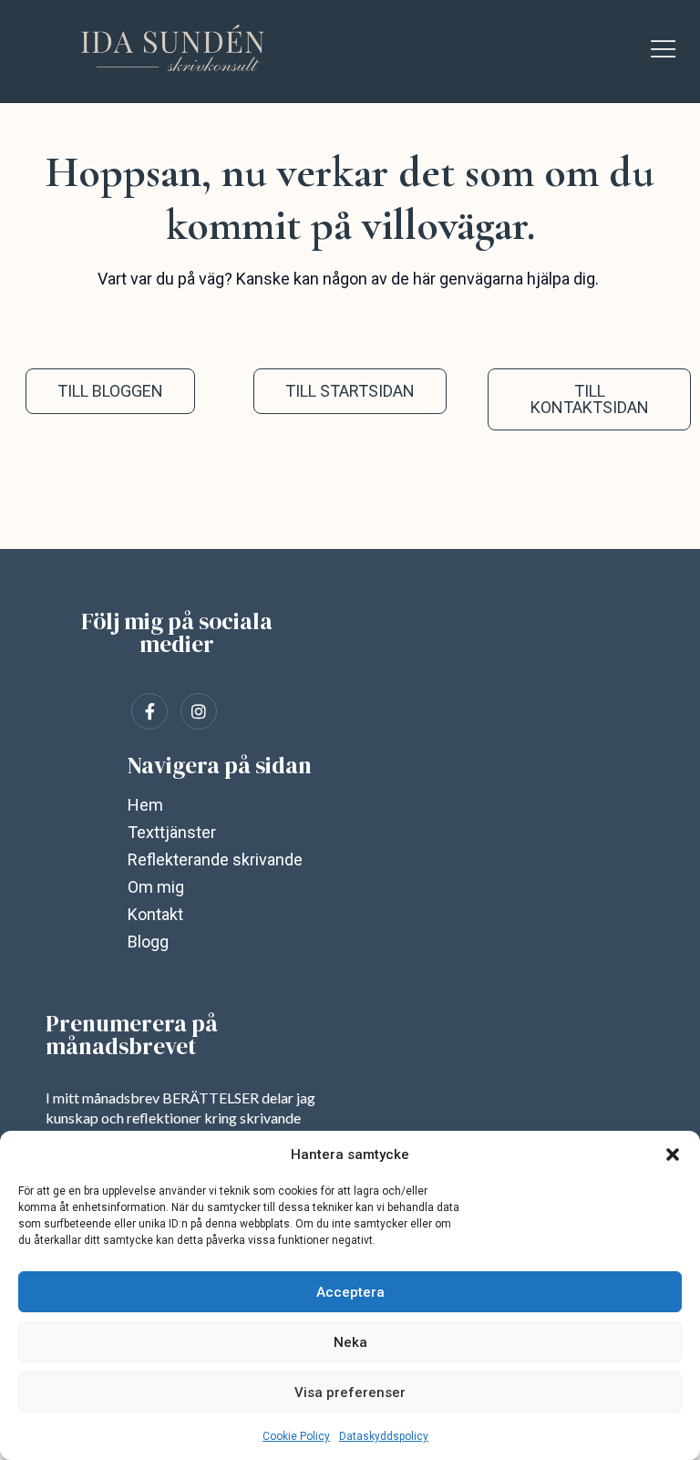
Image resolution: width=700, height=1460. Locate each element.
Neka (350, 1342)
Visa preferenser (350, 1392)
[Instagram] (198, 711)
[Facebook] (149, 711)
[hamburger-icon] (663, 51)
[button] (673, 1154)
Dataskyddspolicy (383, 1436)
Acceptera (350, 1292)
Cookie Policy (296, 1436)
